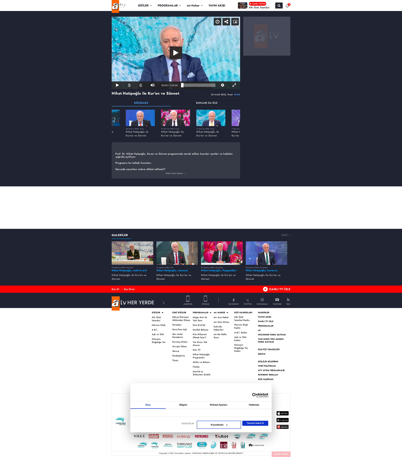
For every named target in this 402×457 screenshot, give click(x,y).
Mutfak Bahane (201, 329)
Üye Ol (115, 289)
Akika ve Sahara (201, 362)
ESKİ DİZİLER (179, 312)
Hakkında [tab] (254, 404)
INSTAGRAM (262, 304)
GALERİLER (120, 235)
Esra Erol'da (199, 325)
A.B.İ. (155, 329)
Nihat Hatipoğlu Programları (201, 356)
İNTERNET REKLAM (268, 374)
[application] (176, 53)
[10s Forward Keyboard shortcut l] (141, 85)
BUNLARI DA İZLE (207, 103)
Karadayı (177, 324)
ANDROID (187, 304)
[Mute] (152, 85)
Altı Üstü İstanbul (156, 319)
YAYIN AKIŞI (217, 5)
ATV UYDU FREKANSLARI (271, 370)
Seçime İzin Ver (188, 423)
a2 (259, 330)
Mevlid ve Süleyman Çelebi (202, 373)
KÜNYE (262, 354)
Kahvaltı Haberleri (219, 328)
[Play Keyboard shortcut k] (117, 85)
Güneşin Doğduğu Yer (159, 341)
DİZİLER (143, 5)
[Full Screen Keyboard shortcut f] (234, 85)
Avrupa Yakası (179, 346)
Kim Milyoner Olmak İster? (200, 336)
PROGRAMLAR (168, 5)
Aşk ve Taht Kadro (240, 339)
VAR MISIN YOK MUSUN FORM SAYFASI (271, 340)
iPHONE (205, 304)
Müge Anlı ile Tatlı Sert (200, 319)
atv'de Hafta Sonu (220, 336)
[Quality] (222, 85)
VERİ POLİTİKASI (267, 366)
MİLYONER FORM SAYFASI (272, 334)
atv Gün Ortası (221, 322)
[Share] (226, 21)
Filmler (196, 366)
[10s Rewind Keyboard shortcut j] (129, 85)
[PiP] (235, 21)
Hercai (175, 351)
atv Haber (193, 5)
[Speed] (217, 21)
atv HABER (219, 312)
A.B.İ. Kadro (240, 332)
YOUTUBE (277, 304)
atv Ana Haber (221, 317)
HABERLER (263, 312)
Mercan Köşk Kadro (241, 326)
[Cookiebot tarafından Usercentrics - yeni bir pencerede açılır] (254, 395)
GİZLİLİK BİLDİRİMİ (268, 361)
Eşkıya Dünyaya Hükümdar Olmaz (181, 319)
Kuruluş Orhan (180, 341)
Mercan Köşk (159, 325)
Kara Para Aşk (179, 329)
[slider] (199, 85)
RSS (288, 304)
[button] (115, 118)
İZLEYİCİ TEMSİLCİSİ (269, 349)
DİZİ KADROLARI (243, 312)
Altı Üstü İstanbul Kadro (242, 319)
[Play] (176, 53)
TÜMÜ (284, 235)
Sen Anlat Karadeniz (177, 336)
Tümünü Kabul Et (255, 423)
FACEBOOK (233, 304)
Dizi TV (197, 349)
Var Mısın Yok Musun (200, 344)
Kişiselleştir (217, 424)
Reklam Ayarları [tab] (218, 404)
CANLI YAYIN (281, 454)
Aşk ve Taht (158, 334)
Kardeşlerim (178, 355)
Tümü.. (175, 360)
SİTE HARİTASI (265, 379)
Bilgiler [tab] (183, 404)
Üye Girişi (129, 289)
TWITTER (248, 304)
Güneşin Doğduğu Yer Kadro (241, 347)
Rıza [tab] (148, 404)
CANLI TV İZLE (280, 289)
